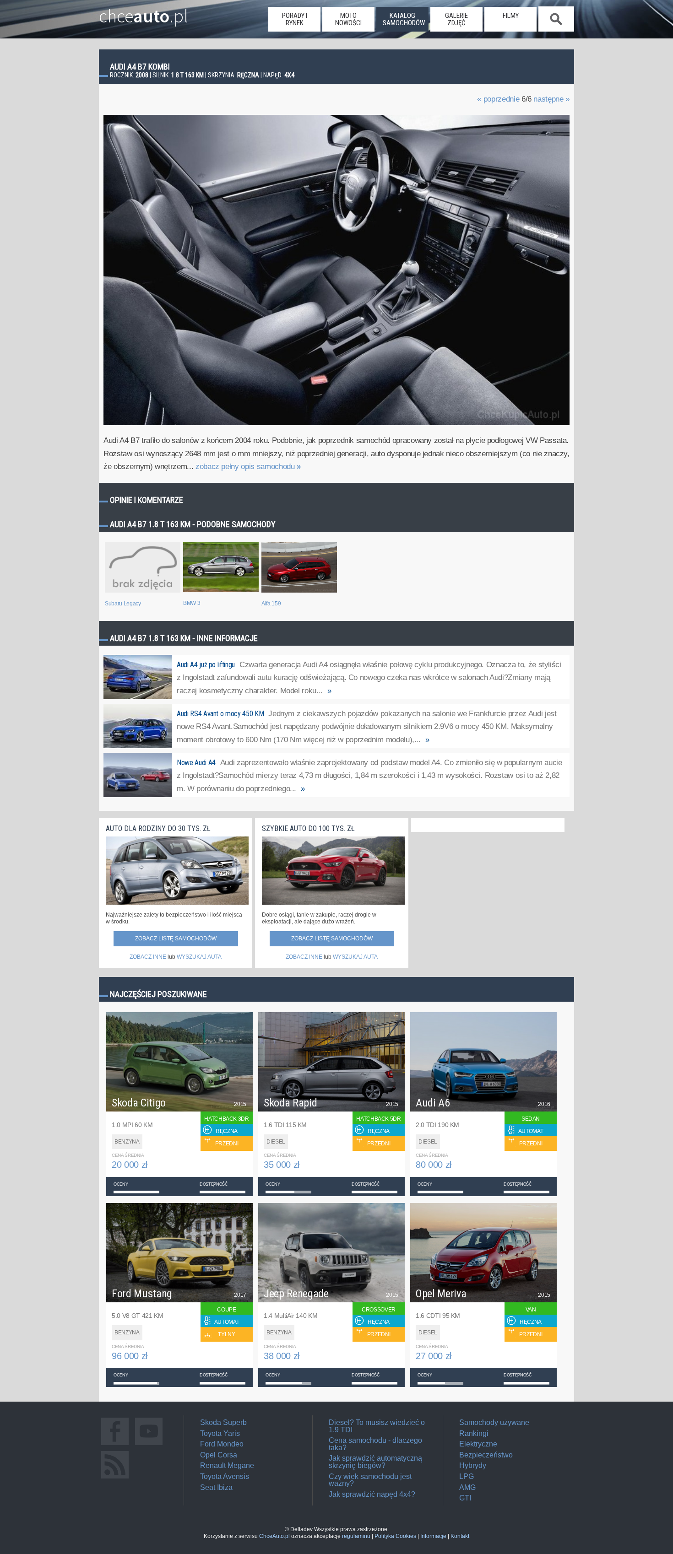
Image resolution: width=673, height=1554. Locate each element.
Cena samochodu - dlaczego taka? (375, 1443)
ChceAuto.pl (274, 1536)
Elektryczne (478, 1444)
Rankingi (473, 1433)
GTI (465, 1498)
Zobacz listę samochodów (176, 938)
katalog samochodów (404, 19)
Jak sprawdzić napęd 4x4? (372, 1494)
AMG (467, 1487)
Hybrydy (472, 1465)
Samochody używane (494, 1422)
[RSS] (115, 1478)
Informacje (433, 1536)
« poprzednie (498, 99)
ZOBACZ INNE (148, 957)
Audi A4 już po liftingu (206, 664)
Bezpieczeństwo (486, 1455)
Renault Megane (227, 1465)
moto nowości (348, 19)
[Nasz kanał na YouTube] (149, 1445)
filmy (511, 15)
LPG (466, 1476)
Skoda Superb (223, 1422)
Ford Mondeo (222, 1444)
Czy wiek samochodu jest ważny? (370, 1480)
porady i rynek (294, 19)
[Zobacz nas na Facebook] (115, 1445)
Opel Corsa (218, 1455)
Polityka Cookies (395, 1536)
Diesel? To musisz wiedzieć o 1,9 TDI (377, 1426)
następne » (551, 99)
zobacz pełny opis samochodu (248, 466)
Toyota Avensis (224, 1476)
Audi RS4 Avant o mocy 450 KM (220, 713)
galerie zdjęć (456, 19)
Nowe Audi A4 (196, 762)
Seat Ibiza (216, 1487)
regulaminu (356, 1536)
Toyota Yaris (220, 1433)
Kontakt (459, 1536)
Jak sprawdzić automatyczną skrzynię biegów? (375, 1461)
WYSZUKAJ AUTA (199, 957)
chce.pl (143, 12)
